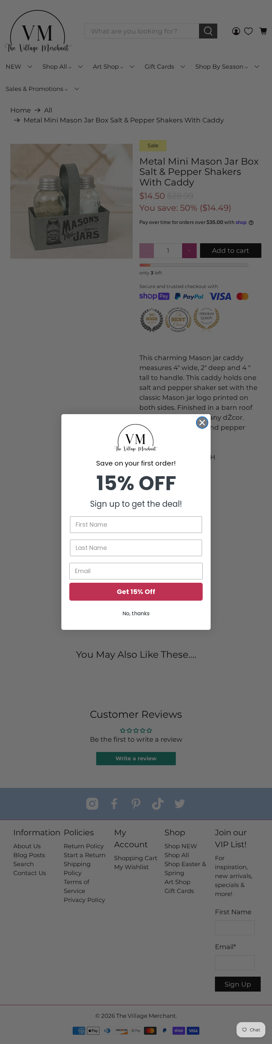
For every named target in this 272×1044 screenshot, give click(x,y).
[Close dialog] (202, 422)
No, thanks (136, 613)
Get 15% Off (136, 591)
